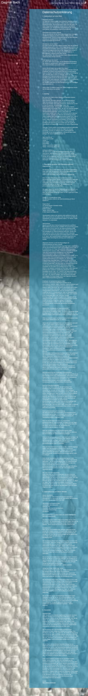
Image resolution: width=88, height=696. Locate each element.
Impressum (76, 693)
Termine (72, 3)
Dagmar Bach (10, 2)
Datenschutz (83, 693)
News (66, 3)
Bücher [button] (61, 3)
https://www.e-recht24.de (49, 682)
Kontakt (83, 3)
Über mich (54, 3)
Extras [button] (78, 3)
